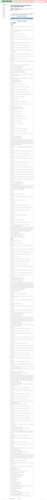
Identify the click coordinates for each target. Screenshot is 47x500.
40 (31, 287)
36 (20, 144)
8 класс (4, 13)
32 (31, 143)
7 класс (4, 12)
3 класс (4, 7)
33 (31, 377)
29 (23, 143)
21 (23, 142)
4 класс (4, 8)
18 (14, 142)
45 (23, 288)
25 (31, 376)
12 (20, 186)
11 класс (4, 16)
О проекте (19, 498)
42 (14, 288)
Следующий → (25, 16)
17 (31, 375)
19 (17, 142)
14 (23, 375)
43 (17, 288)
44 (20, 288)
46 (23, 380)
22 (23, 376)
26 (14, 143)
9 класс (4, 14)
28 (20, 143)
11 (17, 75)
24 (31, 142)
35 (17, 144)
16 (31, 186)
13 (23, 186)
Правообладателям (12, 498)
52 (17, 381)
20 (20, 142)
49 (31, 380)
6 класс (4, 11)
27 (17, 143)
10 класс (4, 15)
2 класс (4, 6)
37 (23, 287)
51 (14, 381)
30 (23, 377)
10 (14, 31)
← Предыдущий (19, 16)
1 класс (4, 5)
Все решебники (5, 4)
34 (14, 144)
